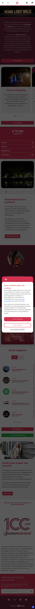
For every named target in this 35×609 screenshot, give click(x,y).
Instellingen (17, 325)
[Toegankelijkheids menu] (33, 607)
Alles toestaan (17, 319)
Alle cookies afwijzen (17, 329)
